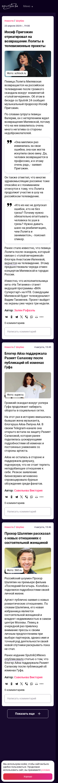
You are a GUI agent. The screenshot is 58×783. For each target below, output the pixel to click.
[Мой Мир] (36, 317)
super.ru (19, 394)
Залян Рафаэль (24, 310)
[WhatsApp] (31, 317)
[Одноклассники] (12, 317)
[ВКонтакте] (7, 317)
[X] (21, 317)
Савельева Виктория (28, 490)
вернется (11, 263)
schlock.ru (20, 73)
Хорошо (28, 776)
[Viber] (26, 317)
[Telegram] (17, 317)
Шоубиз (20, 20)
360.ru (18, 570)
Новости (9, 20)
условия (45, 770)
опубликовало (14, 659)
